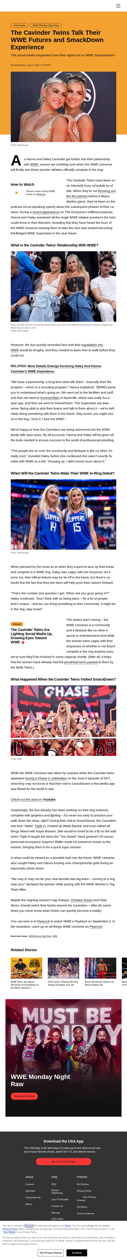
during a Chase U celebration (46, 778)
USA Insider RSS (57, 1220)
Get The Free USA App (64, 1161)
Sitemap (55, 1212)
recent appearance (46, 212)
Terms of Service (85, 1213)
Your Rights (9, 1232)
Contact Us (57, 1206)
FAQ (53, 1184)
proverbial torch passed (81, 662)
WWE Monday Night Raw (40, 936)
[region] (63, 1240)
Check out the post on (33, 799)
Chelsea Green (81, 900)
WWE (34, 164)
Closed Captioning (57, 1191)
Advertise (30, 1190)
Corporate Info (33, 1197)
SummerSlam (50, 398)
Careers (29, 1184)
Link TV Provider (60, 1199)
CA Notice (82, 1207)
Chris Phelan (19, 65)
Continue (77, 1253)
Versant (29, 1225)
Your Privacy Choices (86, 1199)
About (28, 1204)
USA (15, 6)
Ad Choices (83, 1184)
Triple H (40, 826)
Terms (68, 1225)
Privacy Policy (84, 1190)
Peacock (41, 194)
